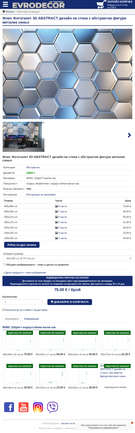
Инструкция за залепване (40, 194)
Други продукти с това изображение (25, 272)
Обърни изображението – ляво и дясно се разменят (37, 264)
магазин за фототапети (72, 423)
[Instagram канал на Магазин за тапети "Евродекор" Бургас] (38, 407)
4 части (62, 227)
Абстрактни (33, 167)
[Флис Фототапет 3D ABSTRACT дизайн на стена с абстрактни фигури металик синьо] (67, 73)
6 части (62, 217)
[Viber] (52, 407)
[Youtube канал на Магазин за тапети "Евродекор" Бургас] (23, 407)
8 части (62, 206)
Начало (10, 11)
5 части (62, 222)
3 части (62, 232)
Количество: (10, 296)
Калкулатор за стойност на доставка (26, 309)
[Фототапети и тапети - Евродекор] (38, 4)
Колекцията (11, 318)
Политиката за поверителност (103, 428)
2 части (62, 238)
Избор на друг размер (21, 244)
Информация (31, 318)
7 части (62, 211)
